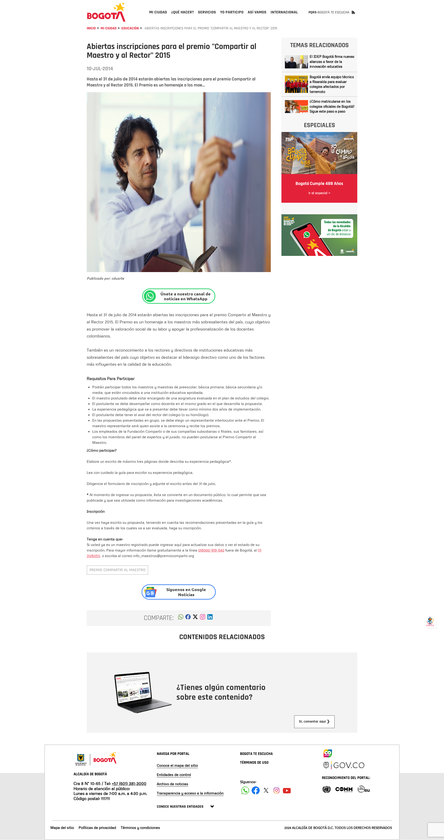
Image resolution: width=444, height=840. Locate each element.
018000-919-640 (211, 550)
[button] (180, 618)
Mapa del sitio (62, 827)
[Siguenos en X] (266, 790)
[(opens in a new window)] (202, 618)
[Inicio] (106, 12)
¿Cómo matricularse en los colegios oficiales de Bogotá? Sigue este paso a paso (332, 106)
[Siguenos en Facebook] (245, 790)
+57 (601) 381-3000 (129, 783)
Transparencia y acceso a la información (190, 793)
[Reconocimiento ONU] (326, 789)
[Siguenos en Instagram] (276, 790)
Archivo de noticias (172, 784)
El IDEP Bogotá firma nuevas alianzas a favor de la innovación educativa (332, 61)
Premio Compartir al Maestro (117, 570)
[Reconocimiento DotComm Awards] (344, 789)
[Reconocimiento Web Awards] (363, 789)
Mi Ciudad (109, 28)
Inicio (91, 28)
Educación (130, 28)
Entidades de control (174, 774)
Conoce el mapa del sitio (177, 765)
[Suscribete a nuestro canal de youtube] (287, 790)
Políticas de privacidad (97, 827)
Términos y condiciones (140, 827)
